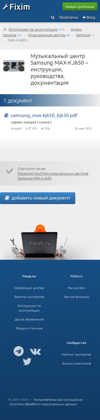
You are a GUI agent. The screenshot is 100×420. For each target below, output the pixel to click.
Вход (90, 17)
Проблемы (68, 17)
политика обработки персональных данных (43, 404)
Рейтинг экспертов (76, 354)
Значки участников (76, 363)
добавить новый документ (39, 197)
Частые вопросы (76, 296)
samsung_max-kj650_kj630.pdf (44, 115)
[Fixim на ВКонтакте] (35, 351)
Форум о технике (29, 328)
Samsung (83, 34)
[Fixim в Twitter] (27, 361)
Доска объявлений (29, 319)
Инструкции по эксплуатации (33, 29)
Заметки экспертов (29, 296)
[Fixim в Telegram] (19, 351)
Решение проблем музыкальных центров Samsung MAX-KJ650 (53, 176)
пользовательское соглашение (58, 399)
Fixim (19, 6)
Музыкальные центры (47, 34)
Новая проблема (79, 6)
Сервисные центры (29, 287)
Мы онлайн (76, 287)
